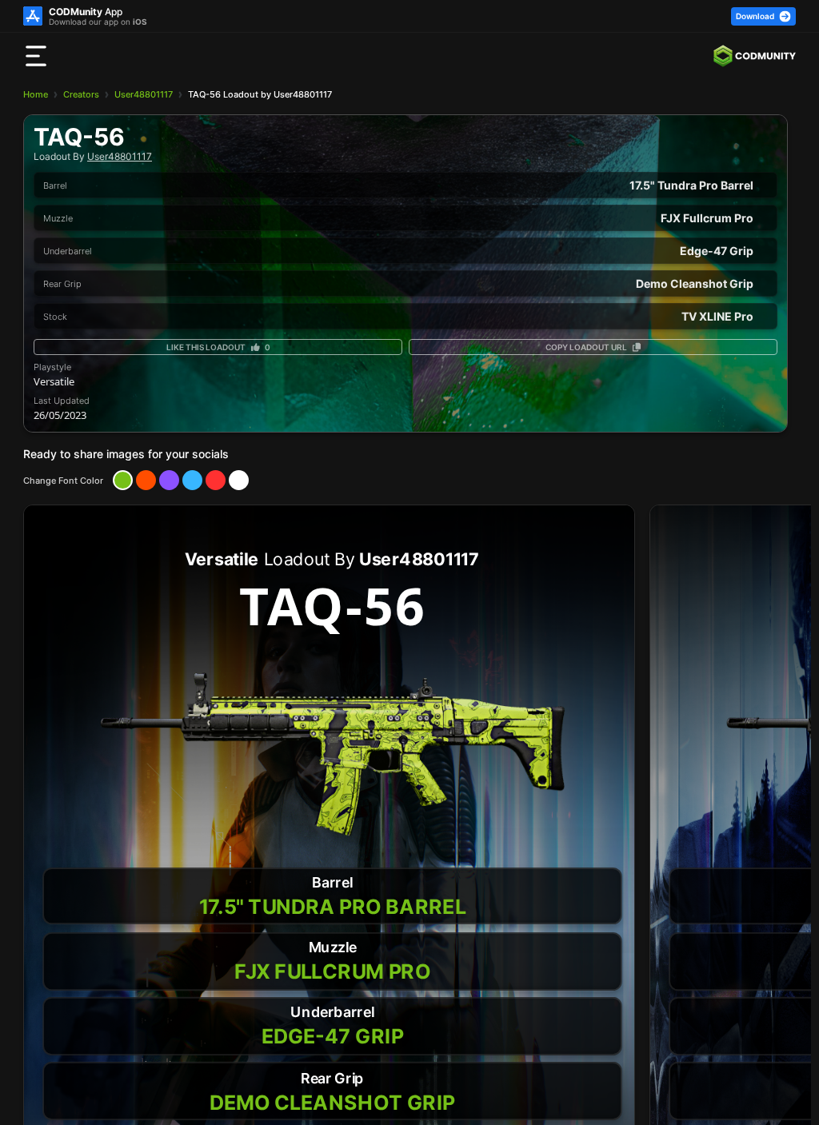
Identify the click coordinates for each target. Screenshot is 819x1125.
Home (35, 94)
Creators (81, 94)
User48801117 (143, 94)
